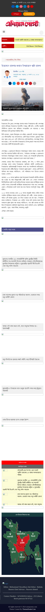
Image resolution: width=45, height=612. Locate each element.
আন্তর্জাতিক (10, 60)
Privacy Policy (23, 11)
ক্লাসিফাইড (29, 14)
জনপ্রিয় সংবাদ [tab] (22, 467)
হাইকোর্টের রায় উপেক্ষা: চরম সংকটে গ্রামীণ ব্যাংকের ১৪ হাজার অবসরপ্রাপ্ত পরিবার (29, 472)
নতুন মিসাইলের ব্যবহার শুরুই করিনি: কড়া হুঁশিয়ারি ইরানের (21, 359)
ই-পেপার (16, 14)
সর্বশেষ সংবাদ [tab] (22, 463)
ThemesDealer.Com (29, 609)
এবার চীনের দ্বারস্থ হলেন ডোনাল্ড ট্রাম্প (15, 419)
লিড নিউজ (17, 60)
